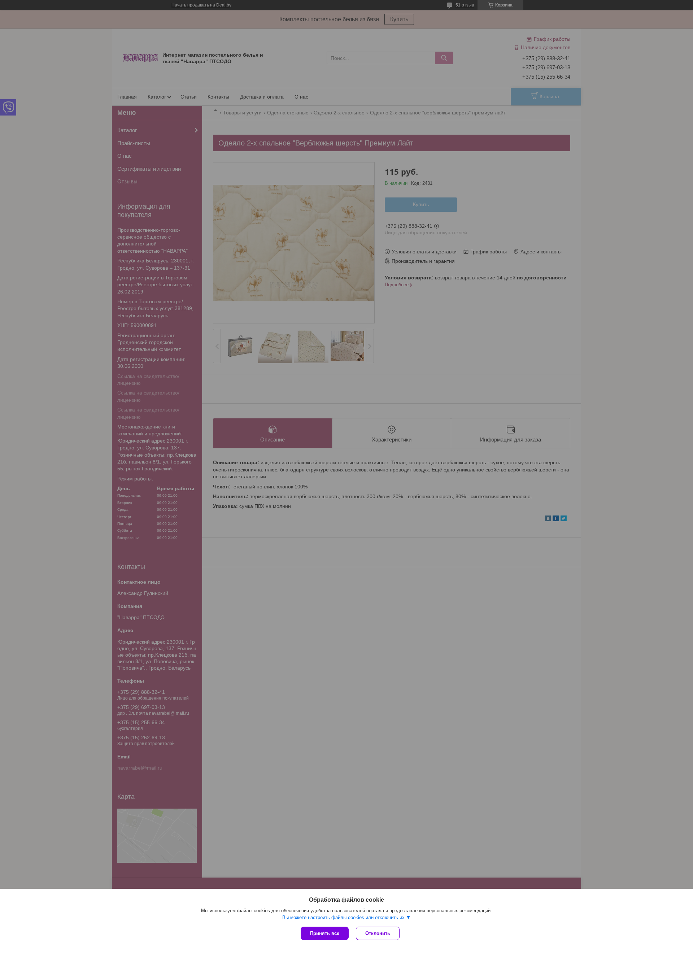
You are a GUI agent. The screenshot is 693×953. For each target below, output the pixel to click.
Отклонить (377, 933)
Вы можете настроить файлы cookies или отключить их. (344, 917)
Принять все (324, 933)
